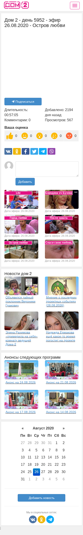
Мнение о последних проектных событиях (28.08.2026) (61, 301)
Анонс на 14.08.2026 (61, 412)
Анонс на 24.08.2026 (21, 382)
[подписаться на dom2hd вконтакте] (33, 519)
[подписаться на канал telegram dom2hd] (50, 519)
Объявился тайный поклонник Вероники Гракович (20, 301)
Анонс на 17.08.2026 (21, 412)
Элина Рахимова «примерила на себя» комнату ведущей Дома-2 (22, 338)
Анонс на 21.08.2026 (61, 382)
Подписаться (24, 101)
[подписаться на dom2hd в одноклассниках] (42, 519)
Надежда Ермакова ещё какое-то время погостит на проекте (60, 336)
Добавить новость (41, 498)
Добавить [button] (25, 181)
